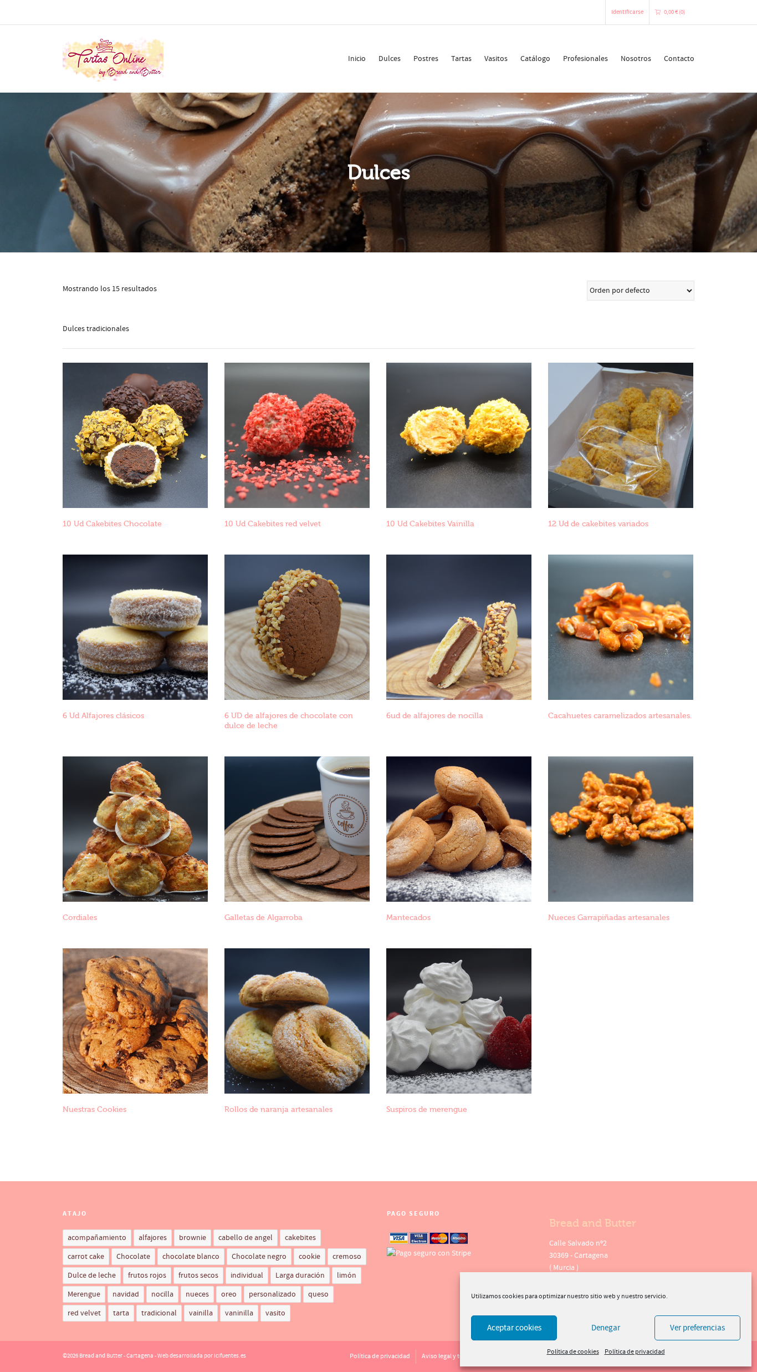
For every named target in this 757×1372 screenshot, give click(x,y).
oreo (229, 1294)
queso (318, 1294)
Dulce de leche (92, 1275)
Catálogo (535, 59)
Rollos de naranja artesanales (278, 1109)
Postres (425, 59)
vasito (275, 1313)
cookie (309, 1257)
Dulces (389, 59)
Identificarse (627, 12)
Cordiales (80, 917)
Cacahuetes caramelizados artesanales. (620, 716)
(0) (674, 12)
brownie (192, 1238)
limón (346, 1275)
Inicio (357, 59)
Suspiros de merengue (426, 1109)
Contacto (679, 59)
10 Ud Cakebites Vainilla (430, 524)
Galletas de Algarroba (263, 917)
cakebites (300, 1238)
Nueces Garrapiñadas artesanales (608, 917)
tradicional (159, 1313)
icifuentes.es (230, 1356)
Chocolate (133, 1257)
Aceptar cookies (514, 1328)
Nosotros (636, 59)
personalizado (272, 1294)
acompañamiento (97, 1238)
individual (247, 1275)
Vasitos (496, 59)
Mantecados (408, 917)
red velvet (84, 1313)
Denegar (605, 1328)
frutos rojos (147, 1275)
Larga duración (300, 1275)
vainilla (201, 1313)
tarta (121, 1313)
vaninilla (239, 1313)
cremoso (347, 1257)
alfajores (153, 1238)
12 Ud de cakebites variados (598, 524)
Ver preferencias (697, 1328)
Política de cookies (573, 1352)
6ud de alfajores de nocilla (434, 716)
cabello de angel (245, 1238)
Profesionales (585, 59)
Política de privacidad (635, 1352)
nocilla (162, 1294)
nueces (197, 1294)
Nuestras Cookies (94, 1109)
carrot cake (86, 1257)
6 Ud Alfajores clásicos (103, 716)
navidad (125, 1294)
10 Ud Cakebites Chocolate (112, 524)
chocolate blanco (190, 1257)
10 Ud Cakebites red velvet (272, 524)
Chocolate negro (259, 1257)
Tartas (461, 59)
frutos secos (198, 1275)
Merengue (84, 1294)
